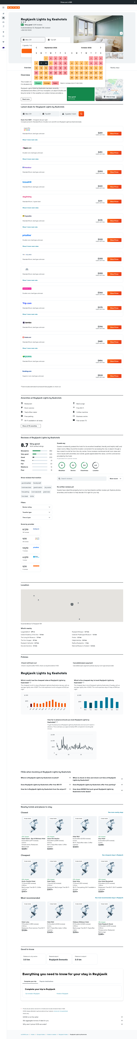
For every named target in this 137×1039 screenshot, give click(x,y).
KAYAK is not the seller (30, 1017)
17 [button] (55, 68)
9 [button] (50, 63)
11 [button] (60, 63)
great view (46, 492)
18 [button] (60, 68)
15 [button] (46, 68)
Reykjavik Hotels (63, 1034)
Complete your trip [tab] (30, 981)
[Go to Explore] (3, 32)
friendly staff (37, 483)
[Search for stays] (3, 18)
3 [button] (55, 58)
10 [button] (55, 63)
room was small (36, 492)
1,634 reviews (37, 25)
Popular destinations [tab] (46, 981)
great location (38, 487)
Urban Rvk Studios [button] (53, 838)
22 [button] (46, 73)
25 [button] (60, 73)
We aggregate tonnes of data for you (36, 1021)
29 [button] (46, 78)
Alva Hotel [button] (101, 838)
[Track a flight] (3, 36)
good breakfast (26, 483)
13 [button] (36, 68)
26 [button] (65, 73)
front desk (25, 496)
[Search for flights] (3, 14)
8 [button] (91, 63)
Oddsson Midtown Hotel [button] (81, 922)
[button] (135, 2)
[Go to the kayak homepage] (13, 7)
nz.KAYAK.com (24, 1034)
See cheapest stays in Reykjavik (112, 855)
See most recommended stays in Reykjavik (109, 898)
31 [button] (100, 78)
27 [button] (36, 78)
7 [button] (41, 63)
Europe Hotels (41, 1034)
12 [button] (65, 63)
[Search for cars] (3, 22)
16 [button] (51, 68)
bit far (32, 496)
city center (48, 487)
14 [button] (41, 68)
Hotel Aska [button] (76, 881)
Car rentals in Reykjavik (32, 993)
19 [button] (65, 68)
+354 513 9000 (26, 30)
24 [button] (55, 73)
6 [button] (36, 63)
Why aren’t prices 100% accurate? (35, 1024)
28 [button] (41, 78)
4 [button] (60, 58)
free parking (25, 492)
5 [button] (65, 58)
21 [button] (41, 73)
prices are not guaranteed (61, 1011)
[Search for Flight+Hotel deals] (3, 26)
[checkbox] (31, 531)
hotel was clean (26, 487)
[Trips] (3, 42)
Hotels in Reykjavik (62, 993)
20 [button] (36, 73)
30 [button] (51, 78)
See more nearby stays (115, 812)
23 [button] (51, 73)
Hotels (33, 1034)
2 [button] (50, 58)
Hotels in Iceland (51, 1034)
